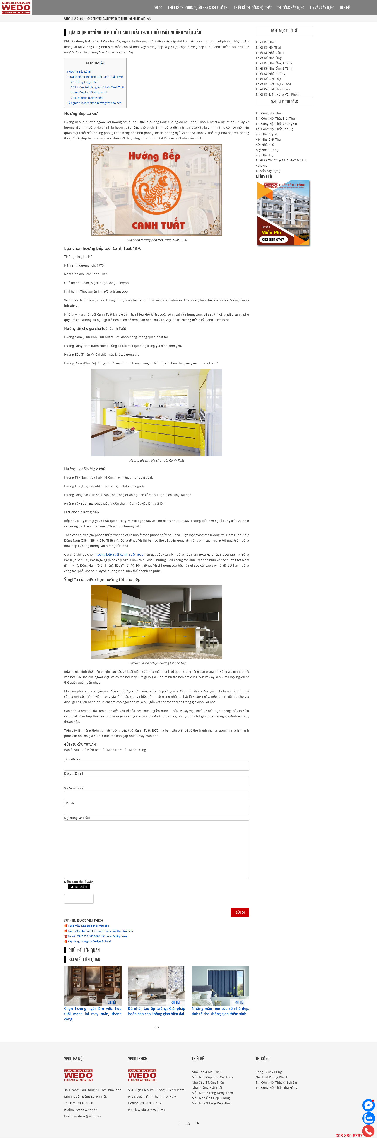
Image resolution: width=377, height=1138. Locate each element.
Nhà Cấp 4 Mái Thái (206, 1072)
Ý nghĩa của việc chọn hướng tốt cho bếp (94, 103)
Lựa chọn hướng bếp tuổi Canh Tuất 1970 (95, 77)
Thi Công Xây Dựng (290, 7)
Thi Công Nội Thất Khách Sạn (277, 1082)
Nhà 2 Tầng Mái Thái (207, 1087)
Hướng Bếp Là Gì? (79, 71)
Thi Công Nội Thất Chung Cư (276, 124)
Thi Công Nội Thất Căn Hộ (274, 129)
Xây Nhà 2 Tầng (267, 150)
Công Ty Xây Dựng (269, 1072)
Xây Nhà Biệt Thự (268, 139)
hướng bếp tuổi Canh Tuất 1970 (120, 554)
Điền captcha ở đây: (79, 882)
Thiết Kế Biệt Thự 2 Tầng (273, 84)
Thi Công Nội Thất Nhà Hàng (276, 1087)
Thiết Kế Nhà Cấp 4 (270, 53)
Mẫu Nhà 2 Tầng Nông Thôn (212, 1093)
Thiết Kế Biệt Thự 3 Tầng (273, 89)
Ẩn (102, 63)
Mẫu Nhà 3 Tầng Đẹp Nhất (211, 1103)
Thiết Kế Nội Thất (268, 47)
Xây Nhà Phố (265, 145)
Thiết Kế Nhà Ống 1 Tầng (274, 63)
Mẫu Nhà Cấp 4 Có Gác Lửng (212, 1077)
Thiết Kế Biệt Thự (268, 79)
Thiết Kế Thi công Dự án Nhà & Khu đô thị (198, 7)
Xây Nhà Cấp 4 (266, 134)
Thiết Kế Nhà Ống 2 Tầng (274, 68)
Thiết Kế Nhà (265, 42)
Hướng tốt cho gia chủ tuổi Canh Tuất (97, 87)
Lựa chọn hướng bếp (87, 98)
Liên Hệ (345, 7)
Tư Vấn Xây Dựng (322, 7)
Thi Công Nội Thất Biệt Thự (275, 118)
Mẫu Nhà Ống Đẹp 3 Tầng (211, 1098)
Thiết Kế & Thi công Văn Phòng (278, 94)
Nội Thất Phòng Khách (272, 1077)
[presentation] (155, 1027)
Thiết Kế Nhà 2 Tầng (270, 73)
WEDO (67, 18)
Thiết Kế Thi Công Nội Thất (253, 7)
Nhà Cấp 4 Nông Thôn (208, 1082)
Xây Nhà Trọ (264, 155)
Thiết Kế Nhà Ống (269, 58)
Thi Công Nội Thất (269, 113)
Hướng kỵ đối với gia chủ (89, 92)
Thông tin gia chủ (84, 82)
